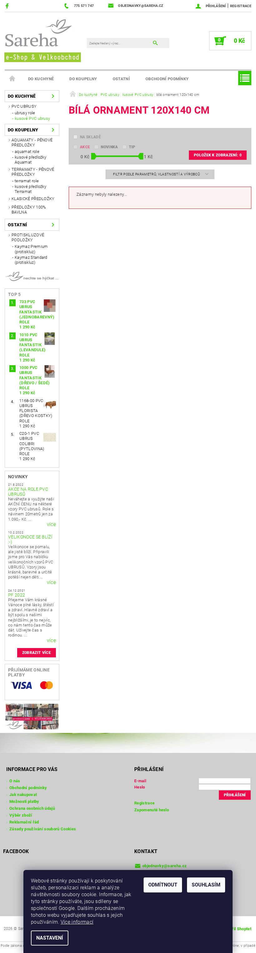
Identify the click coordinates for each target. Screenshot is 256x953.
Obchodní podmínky (167, 78)
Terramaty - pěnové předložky (33, 172)
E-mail (140, 781)
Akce (85, 147)
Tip (132, 147)
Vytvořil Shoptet (236, 928)
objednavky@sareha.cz (164, 865)
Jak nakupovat (23, 794)
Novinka (109, 147)
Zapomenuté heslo (151, 810)
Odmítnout (162, 885)
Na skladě (90, 137)
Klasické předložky (33, 198)
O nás (14, 781)
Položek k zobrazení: (218, 155)
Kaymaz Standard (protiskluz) (31, 260)
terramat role (27, 181)
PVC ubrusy (24, 106)
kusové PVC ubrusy (32, 118)
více (51, 524)
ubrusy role (25, 113)
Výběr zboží (20, 815)
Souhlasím (206, 885)
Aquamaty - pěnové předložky (32, 142)
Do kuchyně (41, 78)
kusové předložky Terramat (30, 189)
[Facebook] (8, 5)
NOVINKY (18, 476)
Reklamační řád (24, 822)
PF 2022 (16, 594)
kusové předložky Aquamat (30, 160)
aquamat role (27, 151)
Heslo (139, 787)
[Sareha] (42, 39)
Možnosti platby (24, 801)
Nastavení (49, 938)
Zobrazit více (36, 653)
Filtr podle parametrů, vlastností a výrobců (157, 174)
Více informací (77, 922)
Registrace (240, 6)
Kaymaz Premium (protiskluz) (31, 249)
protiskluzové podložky (28, 237)
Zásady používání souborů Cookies (42, 829)
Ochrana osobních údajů (32, 808)
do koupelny (83, 78)
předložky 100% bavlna (29, 209)
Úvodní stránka (12, 79)
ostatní (121, 78)
